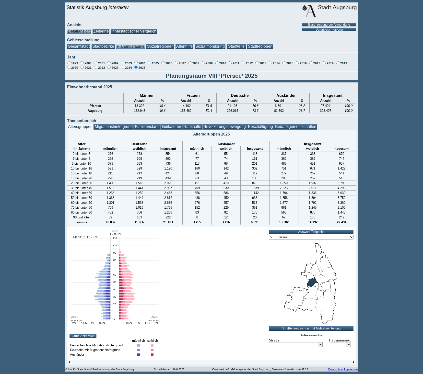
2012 (249, 63)
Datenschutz (335, 369)
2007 (182, 63)
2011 (236, 63)
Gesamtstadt (79, 46)
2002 (115, 63)
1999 (74, 63)
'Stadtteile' (236, 46)
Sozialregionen (160, 46)
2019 (343, 63)
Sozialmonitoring (210, 46)
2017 (316, 63)
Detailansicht (79, 31)
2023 (115, 67)
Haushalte (192, 127)
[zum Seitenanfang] (69, 363)
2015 (289, 63)
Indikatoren (171, 127)
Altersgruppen (80, 127)
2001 (101, 63)
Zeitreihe (101, 31)
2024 (128, 67)
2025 (142, 67)
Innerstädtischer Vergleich (133, 31)
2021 (88, 67)
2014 (276, 63)
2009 (209, 63)
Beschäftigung (260, 127)
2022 (101, 67)
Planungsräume (130, 46)
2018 (330, 63)
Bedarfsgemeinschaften (295, 127)
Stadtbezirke (103, 46)
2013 (262, 63)
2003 (128, 63)
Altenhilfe (184, 46)
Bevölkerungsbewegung (224, 127)
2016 (303, 63)
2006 (168, 63)
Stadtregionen (260, 46)
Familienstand (147, 127)
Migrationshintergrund (114, 127)
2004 (142, 63)
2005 (155, 63)
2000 (88, 63)
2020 (74, 67)
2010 (222, 63)
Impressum (351, 369)
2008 (195, 63)
